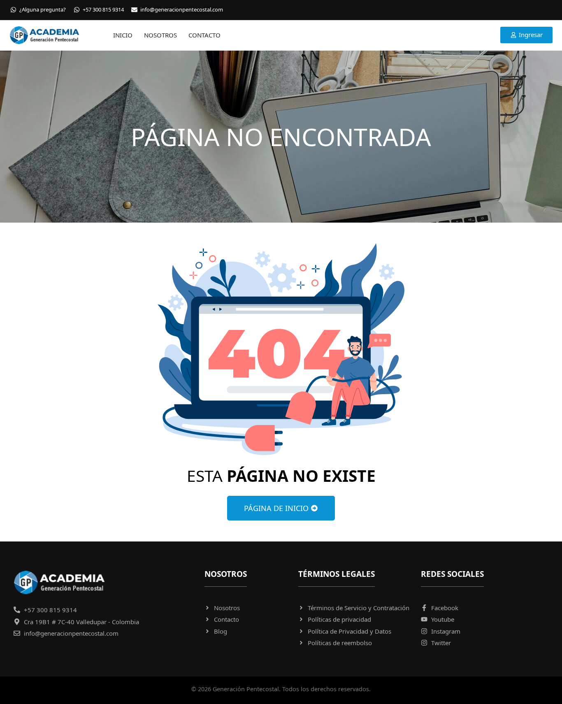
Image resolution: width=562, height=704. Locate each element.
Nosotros (160, 35)
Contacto (204, 35)
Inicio (122, 35)
